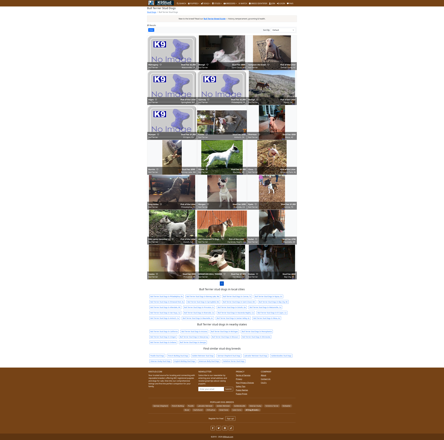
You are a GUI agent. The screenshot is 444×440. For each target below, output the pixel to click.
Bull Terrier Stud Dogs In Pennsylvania (257, 331)
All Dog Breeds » (252, 410)
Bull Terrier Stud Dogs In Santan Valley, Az (233, 318)
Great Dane (223, 410)
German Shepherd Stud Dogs (229, 356)
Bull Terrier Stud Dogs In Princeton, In (199, 307)
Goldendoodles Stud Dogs (281, 356)
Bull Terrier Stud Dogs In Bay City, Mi (273, 302)
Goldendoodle (239, 406)
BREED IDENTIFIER (259, 3)
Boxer (187, 410)
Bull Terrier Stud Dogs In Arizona (194, 331)
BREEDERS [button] (230, 3)
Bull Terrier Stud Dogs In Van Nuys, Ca (165, 313)
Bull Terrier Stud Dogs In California (164, 331)
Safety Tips (240, 386)
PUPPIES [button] (194, 3)
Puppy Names (242, 390)
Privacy (239, 379)
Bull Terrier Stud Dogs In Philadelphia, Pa (166, 296)
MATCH (243, 3)
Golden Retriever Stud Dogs (203, 356)
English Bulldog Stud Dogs (184, 361)
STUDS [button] (217, 3)
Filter (151, 30)
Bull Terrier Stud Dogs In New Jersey (194, 337)
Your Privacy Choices (245, 382)
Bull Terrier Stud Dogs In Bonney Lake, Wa (203, 296)
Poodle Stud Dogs (157, 356)
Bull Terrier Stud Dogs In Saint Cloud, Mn (239, 302)
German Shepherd (160, 406)
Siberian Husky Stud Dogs (160, 361)
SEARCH (182, 3)
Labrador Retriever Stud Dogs (255, 356)
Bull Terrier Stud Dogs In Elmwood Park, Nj (167, 302)
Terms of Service (243, 375)
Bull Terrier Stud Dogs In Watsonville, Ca (265, 307)
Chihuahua (211, 410)
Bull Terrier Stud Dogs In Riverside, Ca (199, 313)
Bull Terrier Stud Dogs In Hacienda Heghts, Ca (236, 313)
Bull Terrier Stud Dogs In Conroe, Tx (237, 296)
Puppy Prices (241, 394)
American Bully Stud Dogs (209, 361)
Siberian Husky (255, 406)
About (263, 375)
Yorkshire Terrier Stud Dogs (233, 361)
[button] (161, 64)
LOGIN (282, 3)
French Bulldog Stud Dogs (178, 356)
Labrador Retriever (205, 406)
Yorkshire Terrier (271, 406)
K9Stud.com (228, 436)
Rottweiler (287, 406)
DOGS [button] (206, 3)
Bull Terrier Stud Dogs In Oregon (163, 337)
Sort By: (266, 30)
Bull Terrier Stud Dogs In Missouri (225, 337)
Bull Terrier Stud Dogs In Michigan (224, 331)
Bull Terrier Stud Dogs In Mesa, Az (266, 318)
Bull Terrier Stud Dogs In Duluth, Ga (232, 307)
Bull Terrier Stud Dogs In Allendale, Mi (165, 307)
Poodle (191, 406)
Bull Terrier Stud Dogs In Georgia (193, 342)
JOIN (273, 3)
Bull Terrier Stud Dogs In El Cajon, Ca (272, 313)
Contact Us (265, 379)
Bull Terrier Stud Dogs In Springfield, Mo (203, 302)
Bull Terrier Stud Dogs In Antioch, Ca (164, 318)
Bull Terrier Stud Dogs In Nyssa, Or (268, 296)
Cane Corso (236, 410)
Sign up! (230, 418)
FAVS (291, 3)
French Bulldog (178, 406)
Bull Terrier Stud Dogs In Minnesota (256, 337)
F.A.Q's (264, 382)
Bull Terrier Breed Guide (214, 18)
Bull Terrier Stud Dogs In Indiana (163, 342)
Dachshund (197, 410)
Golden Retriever (223, 406)
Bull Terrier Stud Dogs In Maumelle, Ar (198, 318)
